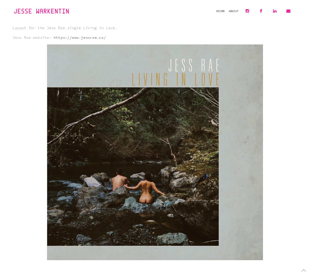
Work (220, 11)
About (233, 11)
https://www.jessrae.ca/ (80, 37)
